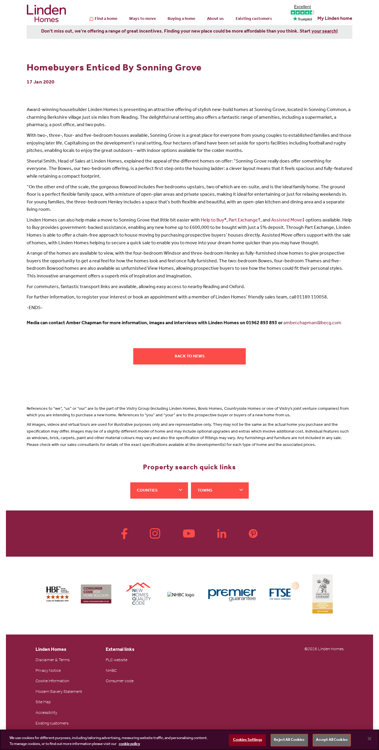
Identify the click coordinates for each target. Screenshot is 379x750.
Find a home (106, 19)
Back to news (190, 357)
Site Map (43, 703)
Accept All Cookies (332, 740)
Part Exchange (243, 220)
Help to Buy (212, 220)
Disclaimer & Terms (53, 661)
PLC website (116, 661)
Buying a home (181, 19)
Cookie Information (52, 682)
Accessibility (46, 713)
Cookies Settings (247, 740)
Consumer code (120, 682)
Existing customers (254, 19)
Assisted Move (286, 220)
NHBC (111, 671)
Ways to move (142, 19)
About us (215, 19)
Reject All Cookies (289, 740)
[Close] (369, 738)
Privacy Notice (48, 671)
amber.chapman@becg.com (312, 323)
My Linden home (334, 19)
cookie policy (129, 744)
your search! (324, 31)
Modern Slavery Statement (59, 692)
